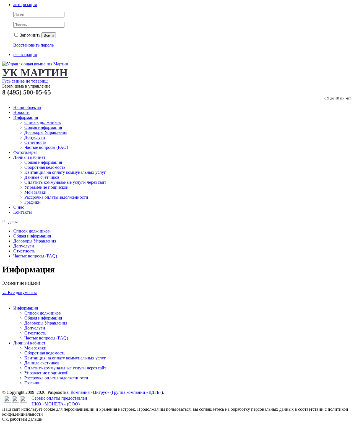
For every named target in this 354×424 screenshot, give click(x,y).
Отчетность (35, 142)
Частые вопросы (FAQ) (46, 147)
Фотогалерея (25, 152)
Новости (21, 112)
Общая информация (43, 127)
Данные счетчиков (41, 177)
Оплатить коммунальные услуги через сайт (65, 182)
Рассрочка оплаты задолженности (56, 197)
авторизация (25, 4)
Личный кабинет (29, 157)
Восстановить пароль (33, 45)
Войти (49, 35)
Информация (25, 117)
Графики (32, 202)
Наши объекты (27, 107)
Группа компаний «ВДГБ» (137, 392)
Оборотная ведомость (44, 167)
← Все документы (19, 292)
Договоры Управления (45, 132)
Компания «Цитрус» (90, 392)
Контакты (22, 212)
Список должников (42, 122)
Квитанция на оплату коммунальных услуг (65, 172)
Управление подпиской (46, 187)
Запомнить (29, 35)
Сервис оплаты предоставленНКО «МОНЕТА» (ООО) (59, 401)
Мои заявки (35, 192)
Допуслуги (34, 137)
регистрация (25, 54)
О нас (18, 207)
